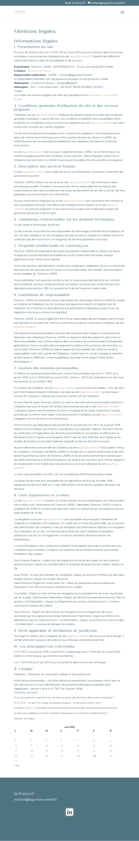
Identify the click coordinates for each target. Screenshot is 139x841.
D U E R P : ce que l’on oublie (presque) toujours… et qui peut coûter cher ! (58, 702)
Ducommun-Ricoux (39, 70)
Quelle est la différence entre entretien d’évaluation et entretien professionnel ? (61, 713)
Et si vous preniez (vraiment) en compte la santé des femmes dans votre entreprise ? (64, 697)
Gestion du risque (24, 718)
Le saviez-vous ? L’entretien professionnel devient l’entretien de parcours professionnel (65, 707)
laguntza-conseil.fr (81, 56)
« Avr (17, 765)
